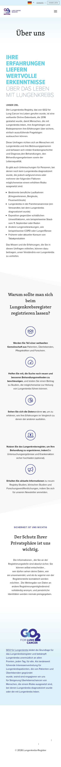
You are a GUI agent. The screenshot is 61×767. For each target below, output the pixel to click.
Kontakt (43, 744)
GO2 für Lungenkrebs (17, 650)
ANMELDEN (53, 2)
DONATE (40, 3)
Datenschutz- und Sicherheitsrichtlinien (30, 740)
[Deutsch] (31, 2)
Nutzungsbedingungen (26, 744)
